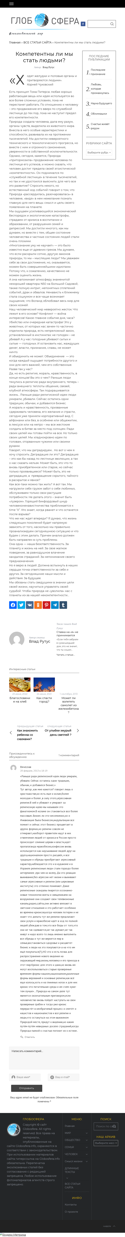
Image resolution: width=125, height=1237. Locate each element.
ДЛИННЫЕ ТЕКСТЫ (72, 1170)
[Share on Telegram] (55, 605)
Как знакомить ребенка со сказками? (30, 733)
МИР (68, 1133)
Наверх (107, 1226)
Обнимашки (99, 113)
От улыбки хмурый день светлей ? (58, 731)
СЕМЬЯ (69, 1147)
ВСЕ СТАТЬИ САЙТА (37, 42)
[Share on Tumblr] (63, 605)
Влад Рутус (48, 67)
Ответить (30, 1036)
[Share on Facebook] (13, 605)
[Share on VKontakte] (30, 605)
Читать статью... (66, 655)
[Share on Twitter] (21, 605)
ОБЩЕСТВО (72, 1140)
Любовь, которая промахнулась (100, 88)
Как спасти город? (44, 699)
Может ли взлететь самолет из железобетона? (68, 705)
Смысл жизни (73, 1161)
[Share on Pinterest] (46, 605)
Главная (15, 42)
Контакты (71, 1204)
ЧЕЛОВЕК (71, 1154)
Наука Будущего (101, 103)
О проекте (71, 1211)
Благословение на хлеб (20, 699)
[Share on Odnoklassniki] (38, 605)
